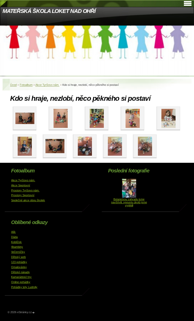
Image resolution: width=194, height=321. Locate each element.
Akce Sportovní (20, 185)
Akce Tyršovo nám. (47, 84)
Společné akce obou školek (28, 200)
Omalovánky (19, 267)
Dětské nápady (20, 272)
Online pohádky (20, 282)
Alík (13, 231)
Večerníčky (18, 251)
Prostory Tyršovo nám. (25, 190)
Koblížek (16, 242)
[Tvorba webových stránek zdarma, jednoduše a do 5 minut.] (33, 312)
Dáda (14, 236)
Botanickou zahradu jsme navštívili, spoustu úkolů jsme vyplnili (129, 202)
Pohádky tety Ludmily (24, 287)
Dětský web (18, 256)
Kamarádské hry (21, 276)
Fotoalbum (26, 84)
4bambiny (17, 246)
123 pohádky (19, 262)
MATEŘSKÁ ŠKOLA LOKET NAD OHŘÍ (49, 11)
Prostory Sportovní (22, 195)
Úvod (13, 84)
